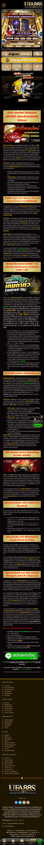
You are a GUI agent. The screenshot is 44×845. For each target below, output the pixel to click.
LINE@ (39, 844)
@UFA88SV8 (27, 669)
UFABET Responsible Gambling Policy (23, 836)
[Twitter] (20, 802)
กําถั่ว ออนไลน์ (21, 250)
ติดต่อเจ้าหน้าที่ (38, 421)
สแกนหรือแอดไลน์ (38, 423)
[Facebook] (16, 802)
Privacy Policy (14, 834)
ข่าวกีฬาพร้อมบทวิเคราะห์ (30, 843)
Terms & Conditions (27, 834)
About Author (20, 830)
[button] (41, 416)
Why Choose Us (11, 832)
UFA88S (23, 361)
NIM (18, 363)
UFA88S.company (18, 820)
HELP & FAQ (31, 830)
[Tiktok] (28, 802)
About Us (10, 830)
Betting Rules (23, 832)
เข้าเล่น (13, 844)
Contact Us (34, 832)
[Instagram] (24, 802)
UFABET (6, 307)
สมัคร (4, 844)
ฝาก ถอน (22, 843)
